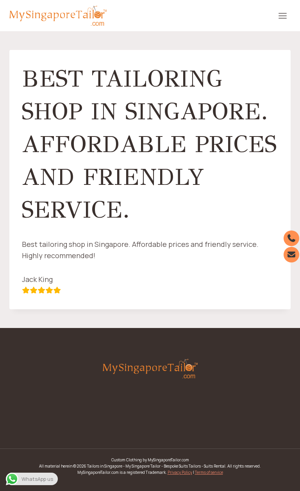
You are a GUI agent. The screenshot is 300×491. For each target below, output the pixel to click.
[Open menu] (282, 16)
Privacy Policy (180, 472)
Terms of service (209, 472)
